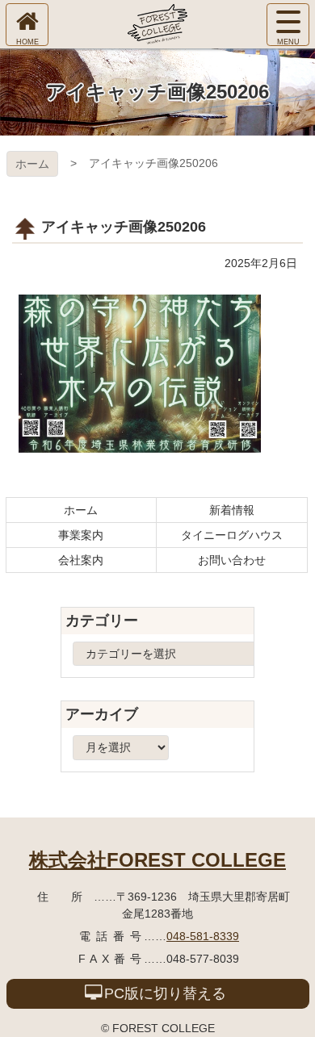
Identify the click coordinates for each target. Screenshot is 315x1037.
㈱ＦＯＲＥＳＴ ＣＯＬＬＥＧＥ (157, 24)
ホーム (32, 163)
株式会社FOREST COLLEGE (157, 860)
